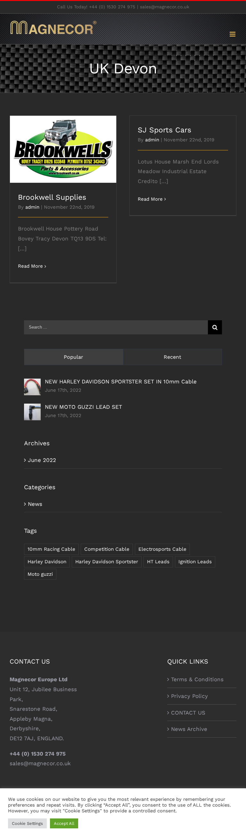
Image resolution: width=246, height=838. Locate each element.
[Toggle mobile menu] (233, 34)
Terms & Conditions (197, 679)
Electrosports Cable (162, 549)
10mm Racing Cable (51, 549)
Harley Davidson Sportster (106, 562)
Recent (172, 357)
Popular (73, 357)
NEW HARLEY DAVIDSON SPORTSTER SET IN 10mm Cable (121, 381)
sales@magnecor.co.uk (164, 6)
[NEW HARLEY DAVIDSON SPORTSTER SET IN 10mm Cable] (32, 383)
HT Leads (158, 562)
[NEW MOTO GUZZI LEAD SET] (32, 408)
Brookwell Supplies (63, 144)
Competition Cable (106, 549)
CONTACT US (188, 712)
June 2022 (42, 460)
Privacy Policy (189, 696)
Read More (30, 266)
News (35, 504)
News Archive (189, 729)
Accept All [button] (64, 823)
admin (32, 207)
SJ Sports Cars (164, 130)
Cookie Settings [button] (27, 823)
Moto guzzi (40, 574)
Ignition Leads (195, 562)
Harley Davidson (47, 562)
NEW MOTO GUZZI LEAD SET (83, 407)
